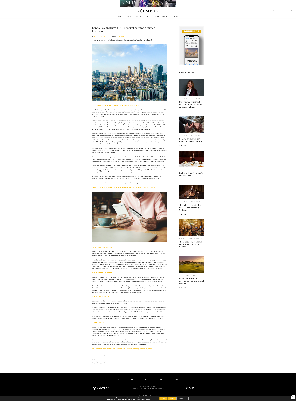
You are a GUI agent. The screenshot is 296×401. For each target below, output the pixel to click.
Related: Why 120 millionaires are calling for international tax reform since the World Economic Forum (124, 187)
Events (138, 16)
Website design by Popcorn (148, 395)
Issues (129, 16)
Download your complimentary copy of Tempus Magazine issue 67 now (115, 105)
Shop (148, 16)
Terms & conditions (144, 393)
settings (148, 399)
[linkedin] (187, 388)
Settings (181, 398)
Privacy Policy (130, 393)
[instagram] (193, 388)
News (119, 16)
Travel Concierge (161, 16)
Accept (163, 398)
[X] (190, 388)
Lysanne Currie (100, 36)
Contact (175, 16)
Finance (95, 355)
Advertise (156, 393)
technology (109, 355)
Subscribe (160, 379)
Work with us (166, 393)
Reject (172, 398)
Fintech (101, 355)
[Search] (291, 11)
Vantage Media (159, 388)
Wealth (120, 36)
